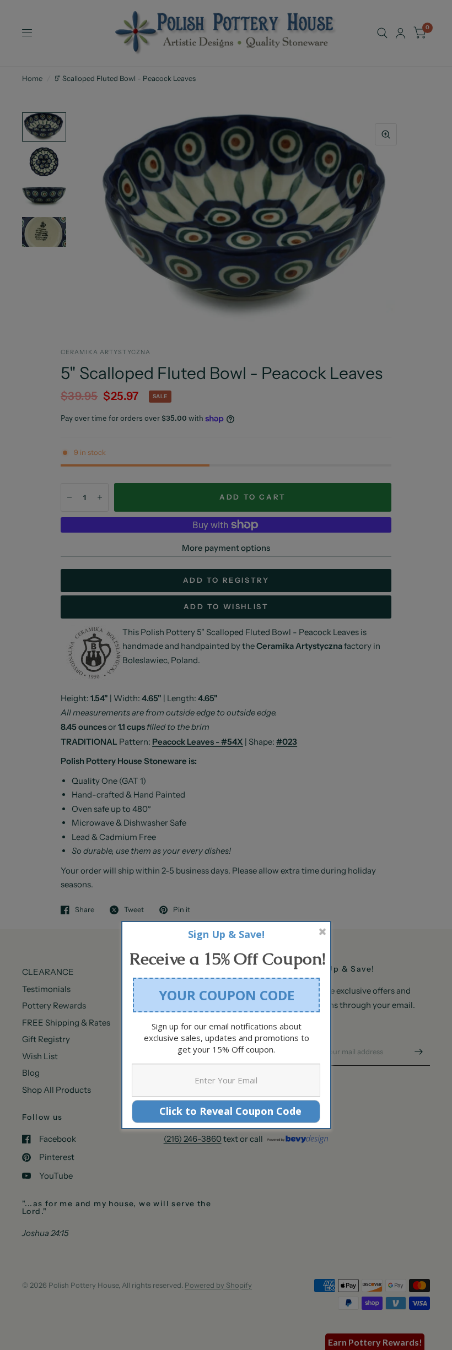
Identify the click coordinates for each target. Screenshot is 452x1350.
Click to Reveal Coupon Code (226, 1111)
